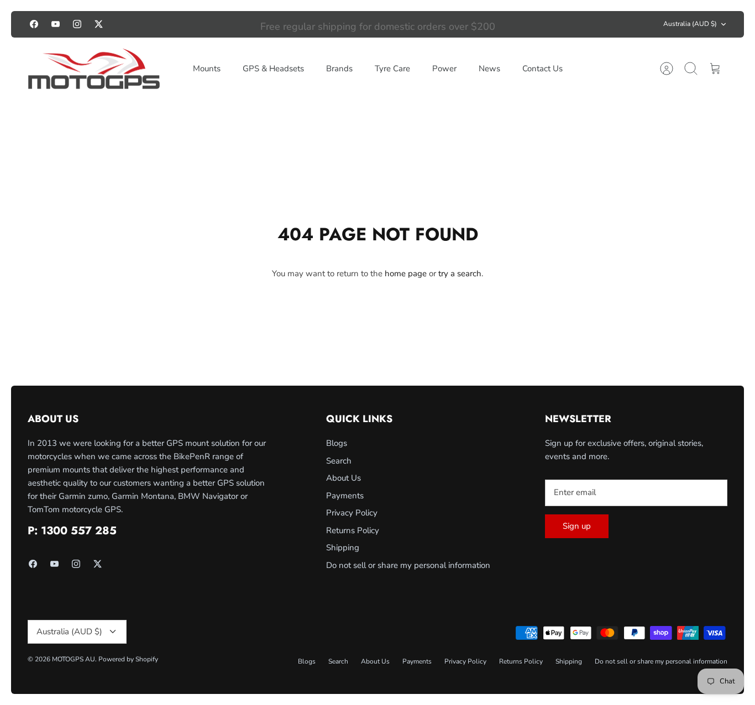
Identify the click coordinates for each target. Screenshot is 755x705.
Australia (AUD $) (690, 23)
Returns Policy (352, 530)
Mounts (207, 68)
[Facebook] (34, 24)
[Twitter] (98, 24)
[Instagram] (77, 24)
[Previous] (211, 24)
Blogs (336, 443)
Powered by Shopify (128, 659)
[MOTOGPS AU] (94, 69)
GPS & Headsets (273, 68)
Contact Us (542, 68)
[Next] (544, 24)
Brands (339, 68)
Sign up (577, 526)
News (489, 68)
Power (444, 68)
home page (406, 273)
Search (339, 460)
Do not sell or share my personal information (408, 565)
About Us (343, 477)
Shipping (342, 547)
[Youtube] (55, 24)
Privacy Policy (352, 512)
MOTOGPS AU (73, 659)
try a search (459, 273)
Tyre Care (392, 68)
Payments (345, 495)
